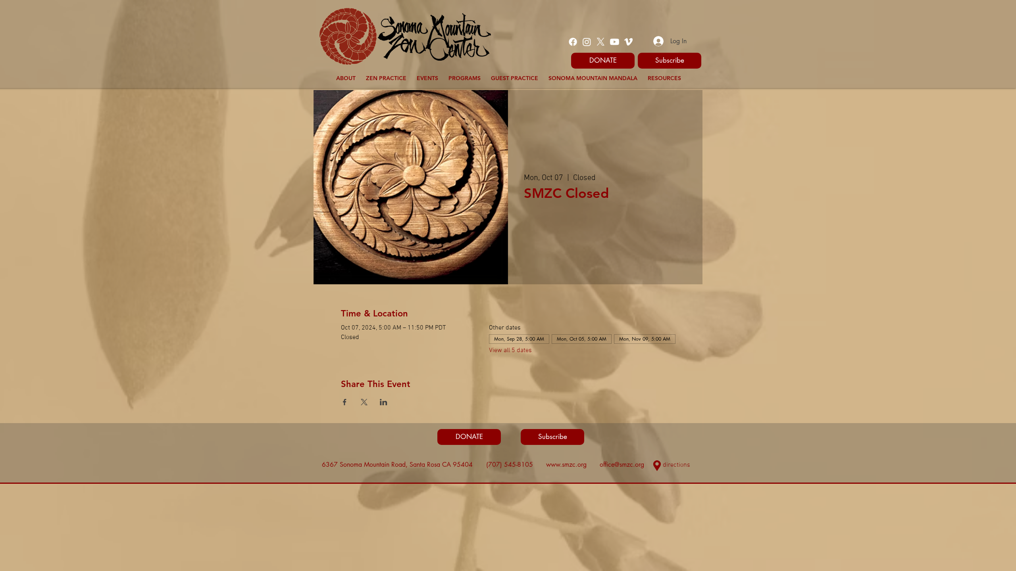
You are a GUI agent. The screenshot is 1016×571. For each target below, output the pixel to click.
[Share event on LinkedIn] (383, 402)
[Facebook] (573, 41)
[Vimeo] (628, 41)
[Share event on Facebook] (344, 402)
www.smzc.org (566, 464)
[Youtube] (614, 41)
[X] (600, 41)
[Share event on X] (364, 402)
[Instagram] (586, 41)
